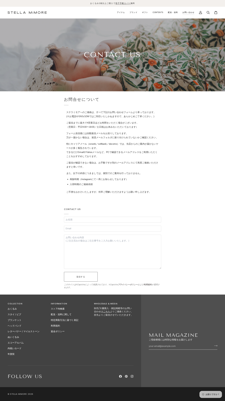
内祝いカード (14, 348)
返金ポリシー (58, 331)
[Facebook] (120, 376)
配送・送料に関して (61, 314)
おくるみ (12, 308)
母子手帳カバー (123, 3)
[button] (121, 12)
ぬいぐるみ (13, 337)
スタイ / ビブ (14, 314)
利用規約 (148, 284)
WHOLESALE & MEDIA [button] (106, 303)
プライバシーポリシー (128, 284)
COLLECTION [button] (15, 303)
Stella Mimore (18, 394)
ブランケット (14, 320)
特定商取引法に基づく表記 (64, 320)
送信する (80, 276)
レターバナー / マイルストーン (23, 331)
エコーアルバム (16, 342)
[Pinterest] (126, 376)
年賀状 (11, 354)
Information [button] (59, 303)
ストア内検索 (58, 308)
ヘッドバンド (14, 325)
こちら (106, 311)
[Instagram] (132, 376)
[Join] (214, 345)
